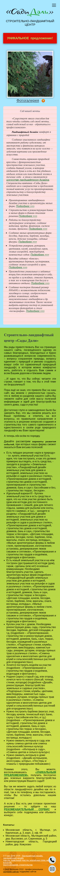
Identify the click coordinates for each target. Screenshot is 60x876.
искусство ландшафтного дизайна (27, 179)
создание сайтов (11, 872)
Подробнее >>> (25, 206)
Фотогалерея (27, 100)
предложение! (30, 38)
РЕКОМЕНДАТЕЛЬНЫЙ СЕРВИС (27, 809)
